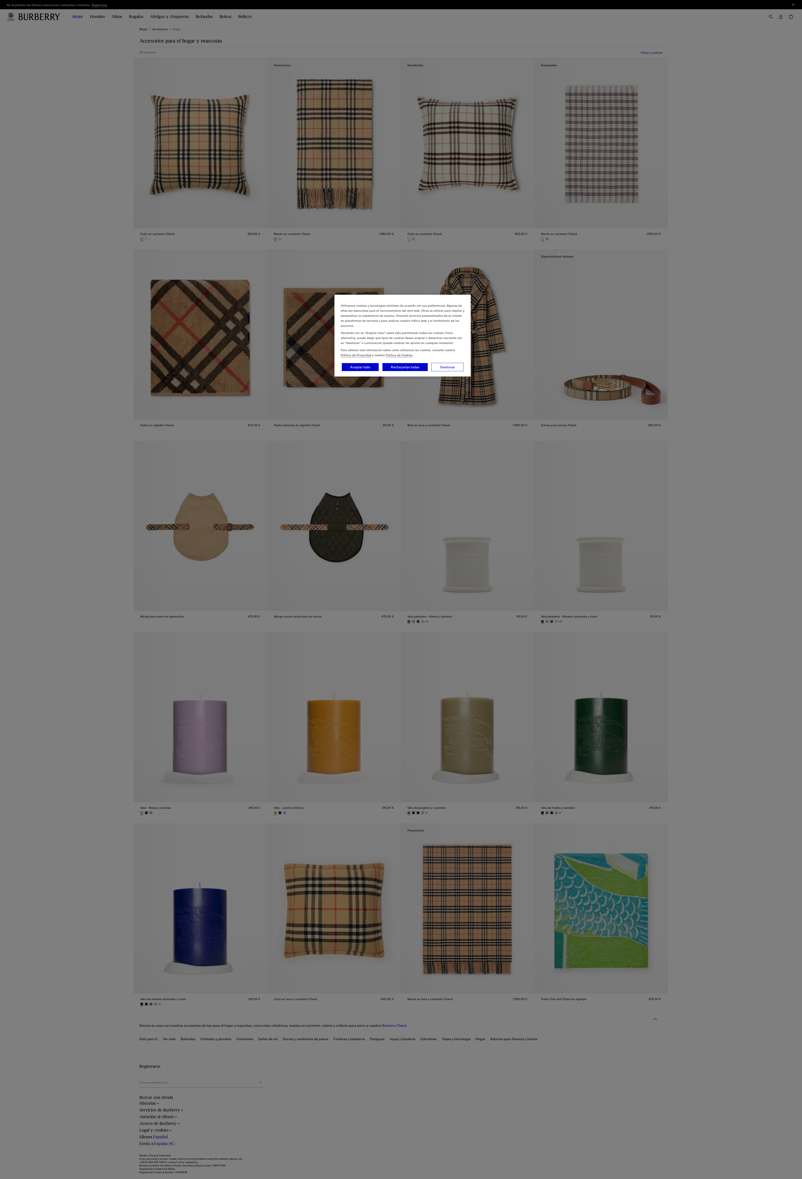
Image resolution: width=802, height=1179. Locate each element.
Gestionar (447, 367)
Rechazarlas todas (405, 367)
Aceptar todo (360, 367)
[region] (402, 335)
